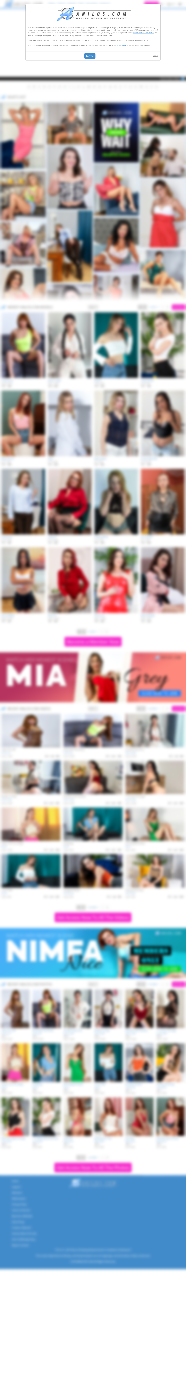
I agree (90, 56)
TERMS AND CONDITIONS (143, 32)
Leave (155, 56)
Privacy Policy (122, 45)
